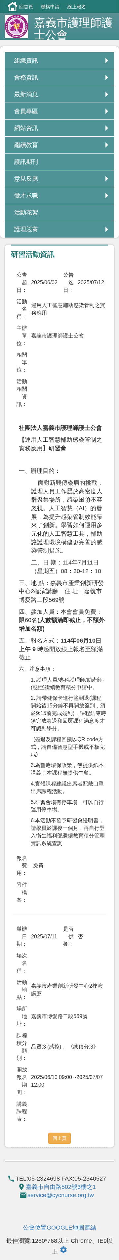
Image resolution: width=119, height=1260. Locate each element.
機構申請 (50, 6)
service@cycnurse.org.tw (60, 1195)
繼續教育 (26, 145)
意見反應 (26, 178)
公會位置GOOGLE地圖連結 (59, 1227)
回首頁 (26, 6)
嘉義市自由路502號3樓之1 (61, 1187)
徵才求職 (26, 195)
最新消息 (26, 94)
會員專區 (26, 111)
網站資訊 (26, 128)
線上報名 (76, 6)
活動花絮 (26, 212)
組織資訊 (26, 60)
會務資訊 (26, 77)
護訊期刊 (26, 161)
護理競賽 (26, 229)
